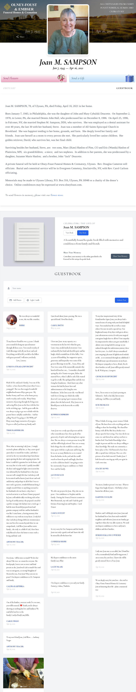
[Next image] (41, 673)
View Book (69, 233)
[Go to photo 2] (22, 686)
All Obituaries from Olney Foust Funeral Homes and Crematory (117, 8)
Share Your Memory (120, 256)
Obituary (9, 88)
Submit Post (121, 300)
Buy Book (82, 233)
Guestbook (124, 88)
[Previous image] (5, 673)
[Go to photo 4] (25, 686)
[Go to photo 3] (24, 686)
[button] (23, 673)
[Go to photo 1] (21, 686)
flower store (57, 195)
